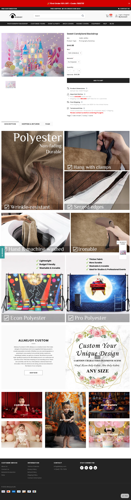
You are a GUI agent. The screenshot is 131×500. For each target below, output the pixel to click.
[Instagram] (86, 467)
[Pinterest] (91, 467)
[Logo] (15, 15)
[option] (32, 55)
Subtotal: (70, 75)
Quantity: (70, 67)
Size (69, 49)
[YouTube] (95, 467)
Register (127, 15)
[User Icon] (116, 16)
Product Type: (72, 41)
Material (70, 58)
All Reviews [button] (2, 252)
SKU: (68, 38)
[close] (129, 3)
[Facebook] (82, 467)
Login (120, 15)
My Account (123, 17)
